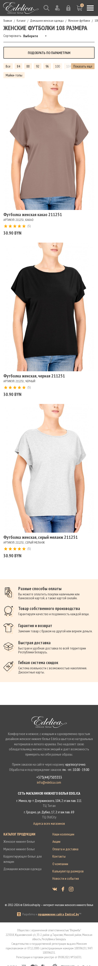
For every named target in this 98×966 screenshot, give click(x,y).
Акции (56, 841)
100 (57, 66)
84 (18, 66)
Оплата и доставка (65, 849)
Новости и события (65, 878)
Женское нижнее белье (19, 841)
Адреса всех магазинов (49, 823)
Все (8, 66)
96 (47, 66)
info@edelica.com (49, 782)
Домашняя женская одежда (22, 869)
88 (28, 66)
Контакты (59, 856)
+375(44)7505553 (49, 777)
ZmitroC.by (72, 914)
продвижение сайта (51, 914)
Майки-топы (14, 75)
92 (37, 66)
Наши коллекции (63, 834)
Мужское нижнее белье (19, 849)
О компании (60, 863)
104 (68, 66)
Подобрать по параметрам (49, 52)
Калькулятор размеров (68, 871)
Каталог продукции (19, 834)
